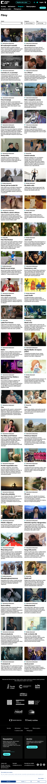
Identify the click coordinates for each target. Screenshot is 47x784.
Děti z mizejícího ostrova (32, 100)
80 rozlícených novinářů (9, 45)
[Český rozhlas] (32, 720)
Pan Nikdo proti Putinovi (9, 436)
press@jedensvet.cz (29, 765)
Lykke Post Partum (7, 322)
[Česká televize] (15, 720)
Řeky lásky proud (6, 550)
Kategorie (26, 21)
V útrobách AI (5, 664)
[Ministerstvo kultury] (25, 687)
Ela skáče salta (29, 185)
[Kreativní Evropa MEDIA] (34, 702)
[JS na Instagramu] (44, 765)
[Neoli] (18, 712)
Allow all (8, 781)
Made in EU (28, 322)
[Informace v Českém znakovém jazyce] (45, 2)
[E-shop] (34, 2)
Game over (28, 212)
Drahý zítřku (5, 155)
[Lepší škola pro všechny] (23, 694)
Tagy (37, 21)
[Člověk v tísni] (11, 686)
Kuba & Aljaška (6, 295)
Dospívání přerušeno (8, 127)
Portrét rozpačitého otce (9, 465)
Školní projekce (31, 6)
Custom (22, 781)
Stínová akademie (7, 634)
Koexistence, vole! (30, 268)
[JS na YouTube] (41, 765)
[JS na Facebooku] (38, 765)
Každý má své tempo (8, 268)
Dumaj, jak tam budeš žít (9, 185)
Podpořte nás (42, 7)
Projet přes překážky (8, 494)
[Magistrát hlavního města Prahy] (9, 702)
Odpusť (27, 377)
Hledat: (2, 21)
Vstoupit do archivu (32, 747)
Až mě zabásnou (30, 45)
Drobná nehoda (29, 155)
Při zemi (27, 494)
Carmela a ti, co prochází (9, 73)
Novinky (3, 6)
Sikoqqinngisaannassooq (9, 578)
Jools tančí (28, 240)
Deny (39, 781)
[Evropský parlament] (31, 712)
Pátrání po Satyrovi (30, 436)
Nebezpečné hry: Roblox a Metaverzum (10, 378)
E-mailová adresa (7, 749)
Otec (26, 407)
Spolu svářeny (5, 605)
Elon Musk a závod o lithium (10, 212)
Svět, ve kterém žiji (30, 634)
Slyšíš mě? (28, 578)
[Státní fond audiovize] (20, 702)
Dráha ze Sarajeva (30, 127)
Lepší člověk (28, 295)
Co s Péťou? (28, 73)
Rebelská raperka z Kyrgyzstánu (35, 522)
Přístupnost (17, 9)
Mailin (3, 350)
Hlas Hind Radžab (7, 240)
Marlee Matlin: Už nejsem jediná (33, 350)
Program (20, 6)
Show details (41, 778)
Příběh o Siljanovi (6, 522)
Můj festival (11, 6)
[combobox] (23, 2)
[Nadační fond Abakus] (37, 686)
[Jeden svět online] (37, 2)
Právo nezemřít (29, 465)
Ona (2, 407)
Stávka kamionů (29, 605)
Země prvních (29, 664)
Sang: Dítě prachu (30, 550)
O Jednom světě (6, 9)
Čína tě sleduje (6, 100)
